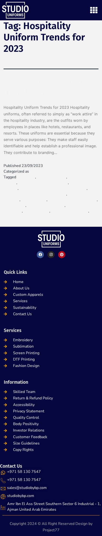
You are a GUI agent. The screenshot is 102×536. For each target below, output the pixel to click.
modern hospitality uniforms (72, 199)
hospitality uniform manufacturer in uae (53, 188)
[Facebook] (40, 254)
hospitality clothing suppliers (43, 182)
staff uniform (14, 205)
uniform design (36, 211)
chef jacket (26, 177)
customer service (51, 177)
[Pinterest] (61, 254)
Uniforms (38, 171)
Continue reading (73, 152)
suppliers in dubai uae (46, 205)
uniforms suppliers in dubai (27, 216)
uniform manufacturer (69, 211)
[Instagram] (51, 254)
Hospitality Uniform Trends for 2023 (42, 86)
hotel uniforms (33, 199)
